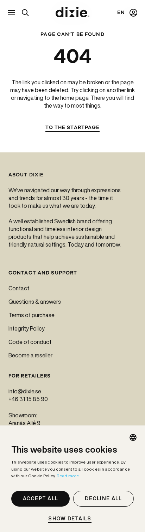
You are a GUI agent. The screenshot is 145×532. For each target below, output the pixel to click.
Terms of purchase (31, 315)
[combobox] (133, 437)
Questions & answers (34, 301)
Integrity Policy (26, 328)
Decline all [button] (103, 498)
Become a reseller (30, 355)
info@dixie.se (24, 391)
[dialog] (72, 478)
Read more (68, 476)
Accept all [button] (40, 498)
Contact (18, 288)
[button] (72, 519)
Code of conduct (29, 342)
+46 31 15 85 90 (28, 399)
